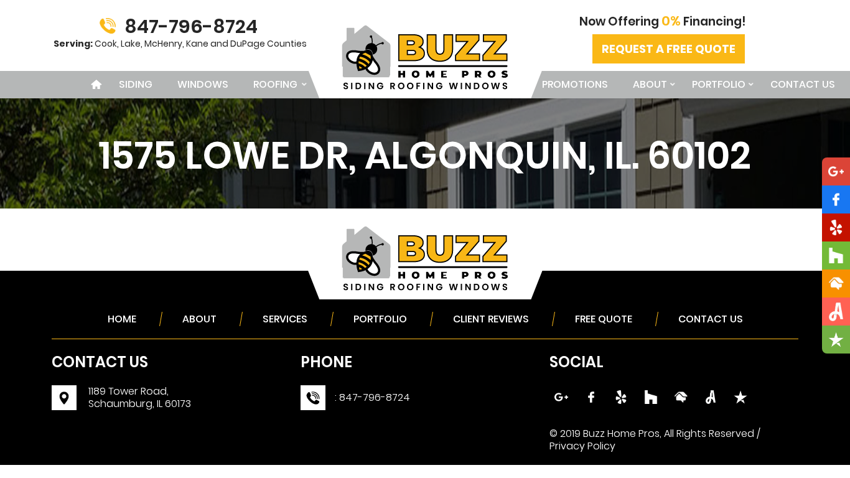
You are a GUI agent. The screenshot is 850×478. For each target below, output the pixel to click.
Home (94, 84)
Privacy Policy (582, 446)
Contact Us (802, 84)
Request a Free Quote (669, 49)
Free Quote (603, 319)
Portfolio (718, 84)
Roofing (275, 84)
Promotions (575, 84)
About (650, 84)
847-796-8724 (191, 26)
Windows (202, 84)
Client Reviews (491, 319)
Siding (135, 84)
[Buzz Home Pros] (425, 30)
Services (285, 319)
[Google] (64, 392)
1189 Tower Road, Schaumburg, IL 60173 (139, 397)
